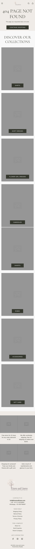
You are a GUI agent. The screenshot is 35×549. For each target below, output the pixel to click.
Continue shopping (17, 27)
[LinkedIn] (22, 539)
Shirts (17, 85)
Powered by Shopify (17, 546)
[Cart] (33, 3)
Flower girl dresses (17, 176)
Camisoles (17, 222)
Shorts (17, 265)
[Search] (29, 3)
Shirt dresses (17, 131)
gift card (17, 402)
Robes (17, 311)
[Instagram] (17, 539)
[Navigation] (2, 3)
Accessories (18, 356)
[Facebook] (13, 539)
